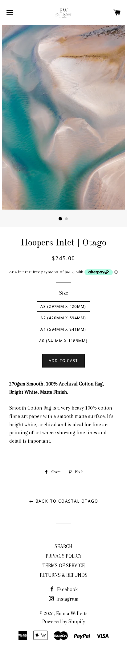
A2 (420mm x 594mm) (63, 318)
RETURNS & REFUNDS (64, 575)
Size (63, 293)
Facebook (67, 589)
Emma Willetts (72, 613)
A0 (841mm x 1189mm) (63, 340)
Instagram (67, 599)
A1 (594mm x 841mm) (63, 329)
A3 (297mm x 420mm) (63, 306)
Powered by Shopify (63, 621)
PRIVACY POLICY (64, 556)
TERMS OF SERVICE (64, 565)
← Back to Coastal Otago (63, 501)
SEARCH (63, 546)
